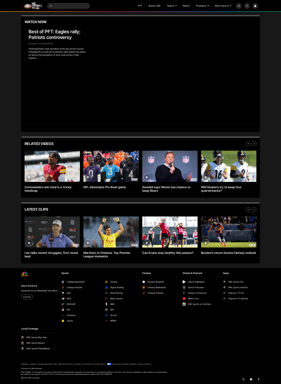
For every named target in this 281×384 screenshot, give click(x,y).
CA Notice (132, 364)
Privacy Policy (99, 364)
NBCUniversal (36, 368)
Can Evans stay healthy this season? (167, 253)
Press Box (78, 364)
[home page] (33, 6)
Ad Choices (87, 364)
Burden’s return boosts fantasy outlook (228, 253)
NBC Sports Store (65, 364)
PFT (140, 5)
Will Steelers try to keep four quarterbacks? (221, 188)
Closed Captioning (45, 364)
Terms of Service (144, 364)
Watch (186, 5)
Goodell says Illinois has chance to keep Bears (166, 188)
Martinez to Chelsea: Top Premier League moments (106, 254)
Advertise (24, 364)
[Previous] (248, 143)
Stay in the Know (29, 285)
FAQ (55, 364)
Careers (33, 364)
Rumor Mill (154, 5)
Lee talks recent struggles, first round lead (51, 254)
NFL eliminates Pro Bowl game (104, 187)
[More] (239, 6)
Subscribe (27, 297)
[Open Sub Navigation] (176, 5)
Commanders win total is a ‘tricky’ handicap (48, 188)
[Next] (254, 143)
